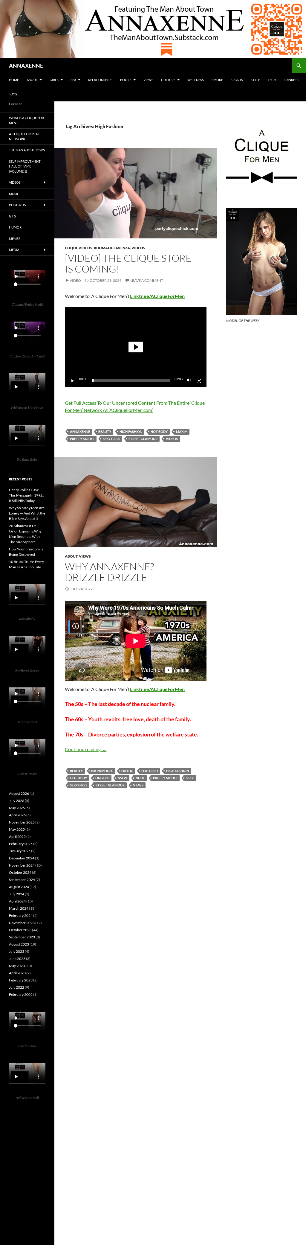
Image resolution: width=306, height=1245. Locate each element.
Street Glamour (142, 439)
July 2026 (16, 800)
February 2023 (21, 980)
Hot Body (159, 431)
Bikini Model (102, 771)
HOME (14, 80)
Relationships (100, 80)
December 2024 (21, 858)
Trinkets (291, 80)
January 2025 (19, 851)
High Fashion (131, 431)
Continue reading (85, 749)
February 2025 (21, 843)
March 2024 (18, 908)
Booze (125, 80)
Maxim (181, 431)
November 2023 (22, 922)
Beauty (104, 431)
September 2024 (22, 879)
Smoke (217, 80)
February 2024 (21, 915)
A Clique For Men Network (24, 136)
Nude (140, 778)
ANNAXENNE (26, 65)
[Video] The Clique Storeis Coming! (128, 263)
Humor (15, 227)
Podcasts (17, 205)
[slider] (131, 380)
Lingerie (102, 778)
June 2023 (17, 958)
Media (14, 250)
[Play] (73, 381)
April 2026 (17, 815)
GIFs (12, 216)
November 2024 (22, 865)
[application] (135, 347)
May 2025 (17, 829)
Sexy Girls (111, 439)
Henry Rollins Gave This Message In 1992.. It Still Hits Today (26, 495)
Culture (168, 80)
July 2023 (16, 951)
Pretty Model (82, 439)
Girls (54, 80)
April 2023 (17, 973)
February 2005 (21, 994)
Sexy (190, 778)
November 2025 (22, 822)
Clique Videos (78, 248)
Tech (272, 80)
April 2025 (17, 836)
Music (14, 194)
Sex (73, 80)
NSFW (122, 778)
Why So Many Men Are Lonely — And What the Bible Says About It (27, 513)
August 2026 (19, 793)
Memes (14, 239)
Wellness (195, 80)
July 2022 (16, 987)
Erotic (127, 771)
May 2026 (17, 808)
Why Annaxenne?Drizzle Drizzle (109, 571)
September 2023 (22, 937)
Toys (13, 94)
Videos (138, 248)
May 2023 (17, 966)
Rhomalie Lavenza (112, 248)
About (32, 80)
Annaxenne (80, 431)
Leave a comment (146, 280)
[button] (135, 347)
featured (149, 771)
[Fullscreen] (199, 381)
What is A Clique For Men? (26, 120)
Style (255, 80)
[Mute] (189, 381)
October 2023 (20, 930)
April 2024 (17, 901)
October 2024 (20, 872)
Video (75, 280)
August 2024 (19, 887)
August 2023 (19, 944)
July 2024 (16, 894)
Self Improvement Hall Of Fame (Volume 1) (24, 166)
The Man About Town (27, 150)
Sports (237, 80)
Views (148, 80)
